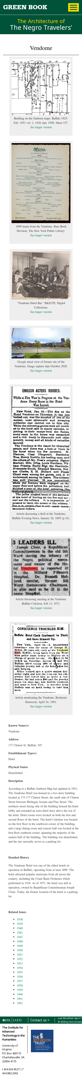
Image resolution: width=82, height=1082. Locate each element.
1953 (20, 963)
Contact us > (39, 1020)
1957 (20, 981)
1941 (20, 932)
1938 (20, 919)
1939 (20, 924)
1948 (20, 941)
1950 (20, 950)
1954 (20, 968)
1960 (20, 994)
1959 (20, 990)
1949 (20, 946)
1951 (20, 955)
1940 (20, 928)
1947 (20, 937)
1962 (20, 1003)
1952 (20, 959)
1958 (20, 985)
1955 (20, 972)
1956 (20, 977)
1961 (20, 999)
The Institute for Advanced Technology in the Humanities (13, 1033)
